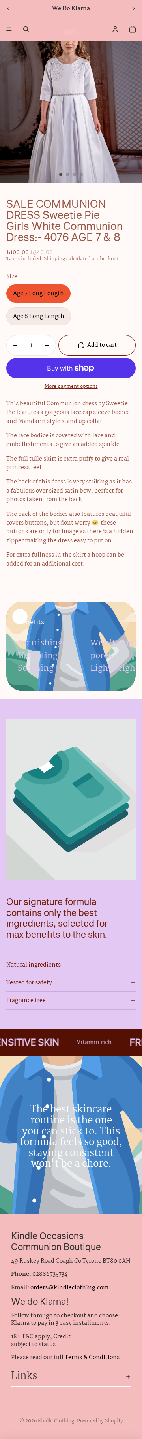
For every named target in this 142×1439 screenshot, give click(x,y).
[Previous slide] (8, 8)
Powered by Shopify (100, 1421)
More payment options (71, 387)
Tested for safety (29, 983)
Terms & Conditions (92, 1357)
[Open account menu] (115, 29)
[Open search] (26, 29)
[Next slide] (133, 8)
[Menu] (9, 29)
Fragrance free (26, 1000)
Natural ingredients (33, 965)
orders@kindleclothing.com (69, 1287)
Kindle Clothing (56, 1421)
